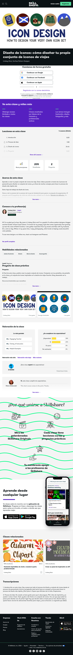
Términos (41, 645)
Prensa (5, 627)
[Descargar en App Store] (65, 624)
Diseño (20, 254)
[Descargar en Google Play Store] (65, 629)
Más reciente (37, 357)
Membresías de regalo (49, 623)
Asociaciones (21, 629)
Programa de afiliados (21, 625)
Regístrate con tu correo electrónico (36, 90)
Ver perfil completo (8, 241)
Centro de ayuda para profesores (36, 629)
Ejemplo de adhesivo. (58, 195)
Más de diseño (31, 254)
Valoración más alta (9, 357)
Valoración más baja (24, 357)
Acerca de (6, 622)
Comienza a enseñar (34, 625)
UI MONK (11, 370)
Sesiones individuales (48, 631)
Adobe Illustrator (9, 254)
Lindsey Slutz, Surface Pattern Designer (16, 61)
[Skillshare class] (23, 551)
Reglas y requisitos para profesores (35, 634)
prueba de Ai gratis (20, 284)
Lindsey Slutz (14, 210)
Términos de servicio (41, 94)
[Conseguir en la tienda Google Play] (28, 516)
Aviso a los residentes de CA (37, 647)
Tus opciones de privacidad (54, 645)
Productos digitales (48, 627)
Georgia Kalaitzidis (43, 315)
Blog (4, 630)
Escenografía (43, 254)
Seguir (19, 210)
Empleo (5, 625)
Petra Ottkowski (11, 386)
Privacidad (33, 645)
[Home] (34, 3)
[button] (3, 4)
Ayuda (26, 645)
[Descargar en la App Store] (10, 516)
